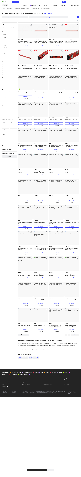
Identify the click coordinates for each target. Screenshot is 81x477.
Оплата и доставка (26, 380)
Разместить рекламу (47, 382)
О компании (4, 380)
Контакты (4, 382)
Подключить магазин (47, 380)
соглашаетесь (37, 469)
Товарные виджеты (67, 380)
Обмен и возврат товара (27, 382)
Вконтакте (4, 386)
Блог (3, 384)
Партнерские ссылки (67, 382)
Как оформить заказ (26, 384)
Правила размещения (47, 384)
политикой (43, 469)
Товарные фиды (66, 384)
